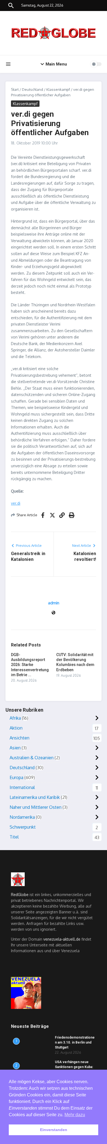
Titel (14, 837)
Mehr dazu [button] (74, 1114)
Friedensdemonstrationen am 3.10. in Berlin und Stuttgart (75, 1042)
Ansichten (19, 738)
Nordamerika (22, 817)
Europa (16, 777)
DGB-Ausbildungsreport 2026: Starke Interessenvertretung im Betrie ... (30, 664)
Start (15, 89)
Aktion (16, 728)
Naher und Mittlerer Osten (35, 807)
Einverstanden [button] (53, 1129)
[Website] (53, 613)
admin (53, 602)
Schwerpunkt (23, 827)
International (22, 787)
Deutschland (32, 89)
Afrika (15, 718)
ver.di (15, 503)
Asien (15, 747)
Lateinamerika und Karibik (35, 797)
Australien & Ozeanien (32, 757)
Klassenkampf (58, 89)
